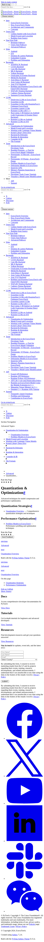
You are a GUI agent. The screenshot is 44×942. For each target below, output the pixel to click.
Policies (32, 924)
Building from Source (19, 38)
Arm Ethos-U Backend (20, 80)
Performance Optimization (16, 585)
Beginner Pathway (18, 42)
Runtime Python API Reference (23, 378)
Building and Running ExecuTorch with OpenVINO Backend (26, 87)
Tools (8, 144)
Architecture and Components (22, 27)
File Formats (15, 141)
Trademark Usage (8, 926)
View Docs (5, 608)
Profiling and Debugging (20, 60)
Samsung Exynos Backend (21, 95)
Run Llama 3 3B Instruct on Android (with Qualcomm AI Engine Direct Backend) (25, 115)
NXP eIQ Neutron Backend (21, 91)
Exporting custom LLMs (20, 108)
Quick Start (10, 32)
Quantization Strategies (15, 583)
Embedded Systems (18, 58)
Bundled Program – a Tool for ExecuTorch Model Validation (22, 151)
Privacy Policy (21, 926)
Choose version (7, 16)
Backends (9, 62)
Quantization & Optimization (22, 126)
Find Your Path (11, 40)
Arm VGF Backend (18, 84)
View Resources (7, 641)
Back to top (6, 4)
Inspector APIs (16, 168)
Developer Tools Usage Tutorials (23, 174)
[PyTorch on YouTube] (24, 803)
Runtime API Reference (20, 376)
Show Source (6, 591)
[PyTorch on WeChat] (24, 911)
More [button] (8, 179)
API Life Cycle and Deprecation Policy (26, 381)
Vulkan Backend (17, 73)
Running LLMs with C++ (21, 111)
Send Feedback (7, 537)
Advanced (10, 124)
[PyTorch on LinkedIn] (24, 841)
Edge (8, 49)
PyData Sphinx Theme (21, 558)
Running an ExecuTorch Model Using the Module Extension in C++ (25, 384)
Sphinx (15, 935)
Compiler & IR (16, 139)
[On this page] (2, 207)
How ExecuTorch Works (20, 25)
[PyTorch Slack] (24, 879)
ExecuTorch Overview (19, 23)
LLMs (8, 97)
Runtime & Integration (19, 137)
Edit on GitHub (7, 589)
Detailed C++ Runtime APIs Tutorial (25, 389)
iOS (12, 53)
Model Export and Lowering (22, 36)
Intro (8, 21)
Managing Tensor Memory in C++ (24, 387)
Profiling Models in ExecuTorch (23, 163)
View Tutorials (6, 625)
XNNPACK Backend (19, 64)
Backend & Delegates (19, 135)
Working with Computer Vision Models (26, 130)
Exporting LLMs (17, 102)
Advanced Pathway (18, 47)
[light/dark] (2, 192)
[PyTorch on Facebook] (24, 738)
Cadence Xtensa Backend (21, 93)
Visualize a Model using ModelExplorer (26, 176)
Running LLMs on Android (21, 119)
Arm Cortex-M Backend (20, 82)
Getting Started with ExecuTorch (23, 34)
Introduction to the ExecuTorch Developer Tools (23, 147)
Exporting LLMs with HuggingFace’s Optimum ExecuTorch (25, 105)
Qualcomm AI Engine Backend (23, 75)
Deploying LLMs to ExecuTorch (23, 100)
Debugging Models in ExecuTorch (24, 166)
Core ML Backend (18, 69)
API (12, 181)
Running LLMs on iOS (20, 122)
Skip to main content (9, 2)
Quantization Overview (20, 435)
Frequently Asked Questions (22, 394)
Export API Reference (19, 374)
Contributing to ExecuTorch (21, 398)
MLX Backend (16, 71)
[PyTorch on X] (24, 776)
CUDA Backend (17, 67)
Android (14, 51)
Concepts (14, 29)
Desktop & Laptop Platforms (22, 56)
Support (14, 183)
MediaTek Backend (18, 78)
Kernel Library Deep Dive (21, 133)
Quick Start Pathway (19, 45)
